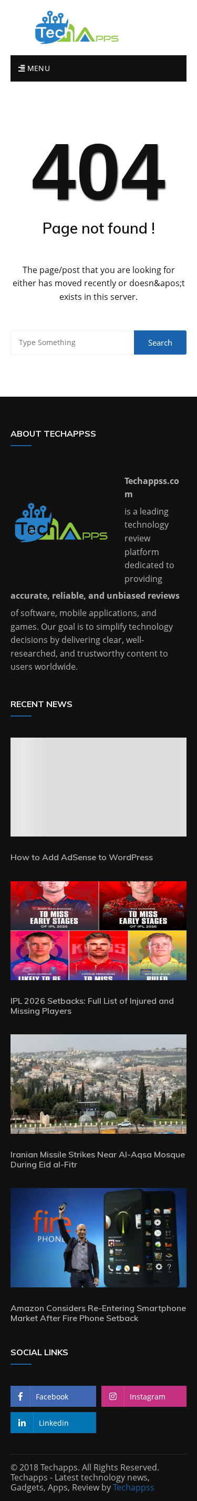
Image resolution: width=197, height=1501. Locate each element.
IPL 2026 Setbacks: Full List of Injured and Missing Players (92, 1005)
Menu (37, 68)
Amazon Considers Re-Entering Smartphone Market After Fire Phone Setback (98, 1313)
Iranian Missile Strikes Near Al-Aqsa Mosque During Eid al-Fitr (98, 1159)
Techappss (133, 1487)
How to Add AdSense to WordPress (82, 857)
